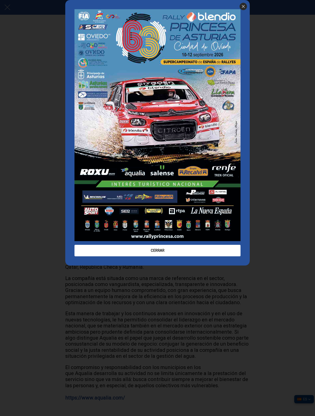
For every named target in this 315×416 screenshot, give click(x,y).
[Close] (243, 6)
